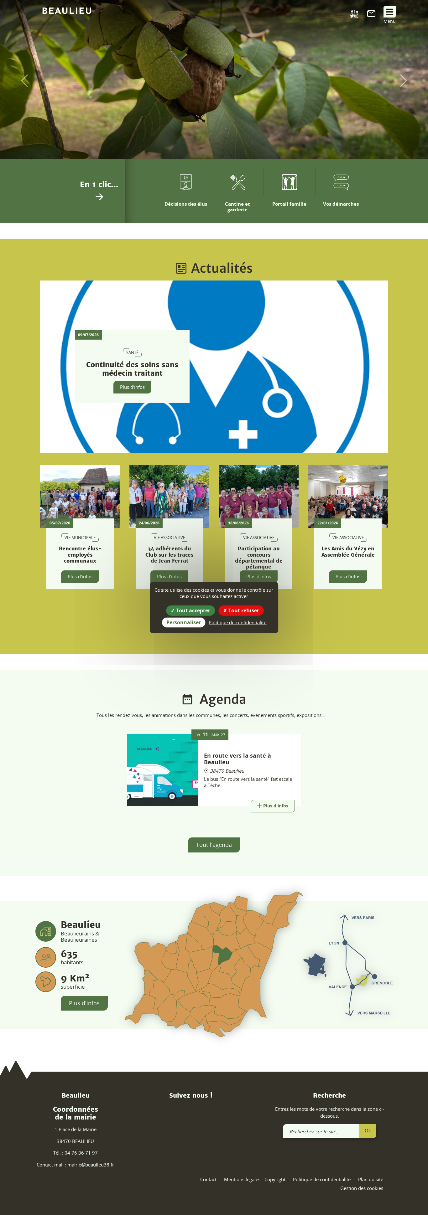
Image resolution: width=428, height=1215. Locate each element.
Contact (208, 1179)
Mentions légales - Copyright (254, 1179)
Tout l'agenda (214, 844)
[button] (21, 81)
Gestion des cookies (361, 1188)
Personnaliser (183, 622)
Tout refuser (243, 610)
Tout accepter (192, 610)
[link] (371, 15)
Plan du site (370, 1179)
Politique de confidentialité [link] (237, 622)
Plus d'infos (132, 387)
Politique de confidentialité (322, 1179)
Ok (368, 1130)
